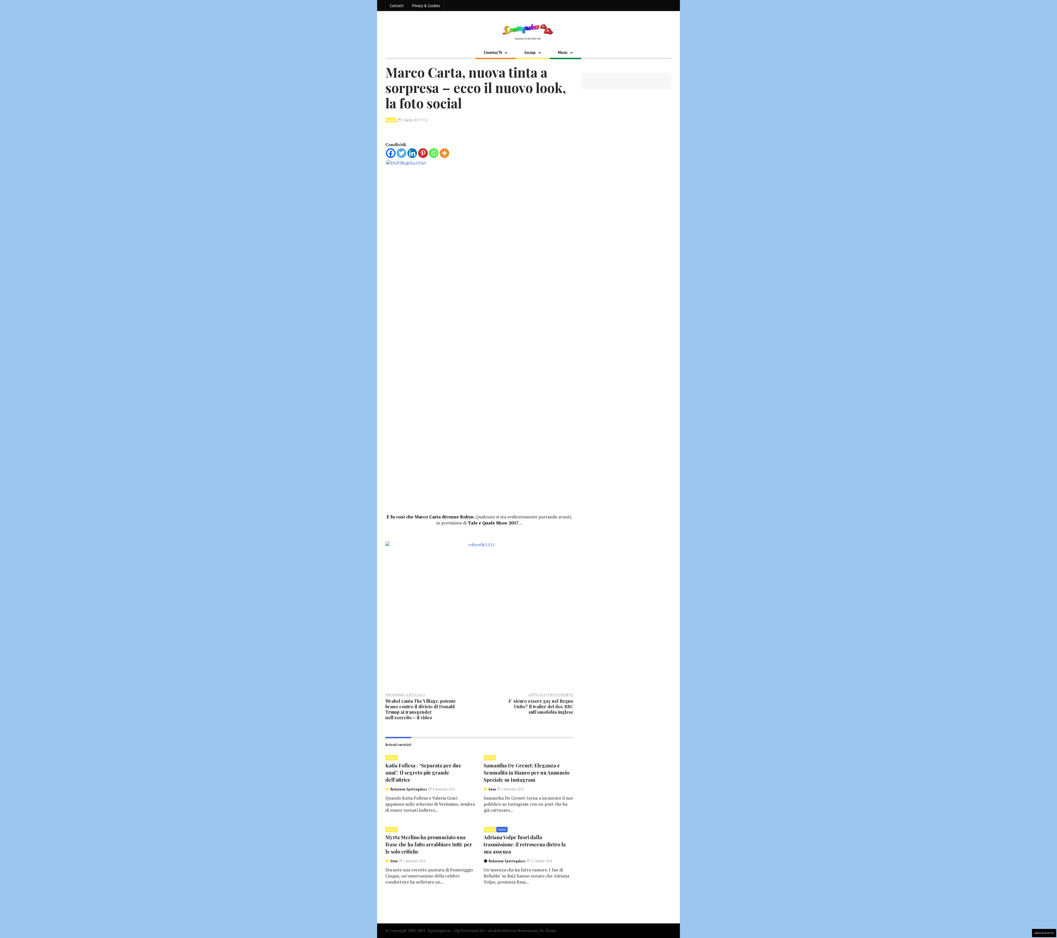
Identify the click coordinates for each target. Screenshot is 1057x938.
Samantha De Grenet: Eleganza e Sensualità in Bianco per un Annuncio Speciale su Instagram (526, 772)
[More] (444, 153)
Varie (502, 829)
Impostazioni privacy (1044, 933)
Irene (492, 789)
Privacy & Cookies (426, 5)
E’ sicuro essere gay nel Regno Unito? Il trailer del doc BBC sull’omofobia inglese (540, 706)
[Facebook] (391, 153)
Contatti (397, 5)
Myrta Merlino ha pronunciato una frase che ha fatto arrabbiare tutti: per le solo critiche (428, 844)
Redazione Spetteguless (408, 789)
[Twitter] (401, 153)
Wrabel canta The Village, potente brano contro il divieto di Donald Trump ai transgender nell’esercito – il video (420, 709)
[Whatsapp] (433, 153)
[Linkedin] (412, 153)
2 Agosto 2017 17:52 (414, 120)
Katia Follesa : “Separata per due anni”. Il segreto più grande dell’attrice (423, 772)
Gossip (530, 52)
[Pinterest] (423, 153)
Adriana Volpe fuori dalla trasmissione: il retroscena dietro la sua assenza (525, 844)
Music (563, 52)
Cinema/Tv (493, 52)
